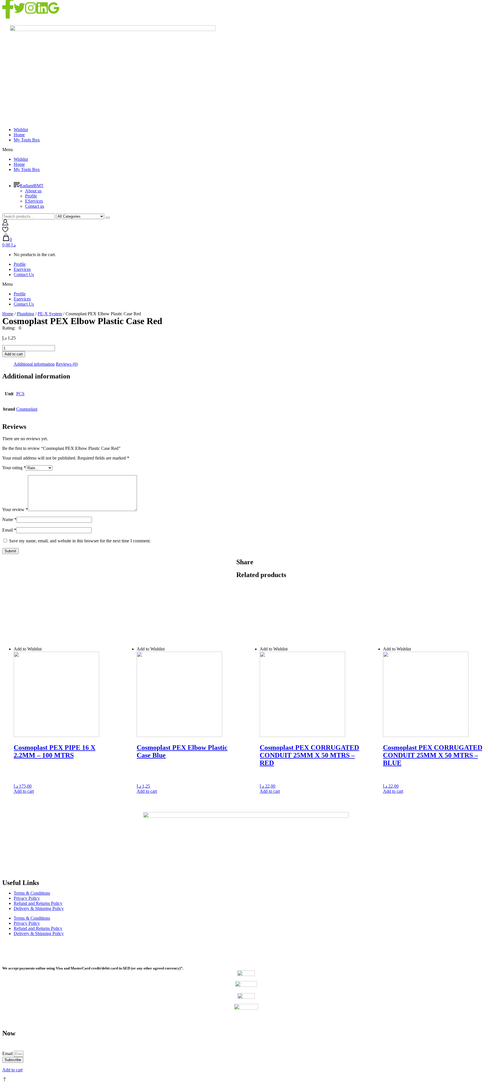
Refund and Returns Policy (38, 903)
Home (19, 134)
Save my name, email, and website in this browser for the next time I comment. (80, 540)
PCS (20, 393)
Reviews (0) (67, 364)
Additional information (34, 364)
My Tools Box (27, 139)
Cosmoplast (26, 409)
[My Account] (5, 223)
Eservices (22, 269)
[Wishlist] (5, 230)
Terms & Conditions (32, 893)
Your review (15, 509)
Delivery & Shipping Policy (39, 908)
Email (9, 530)
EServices (34, 201)
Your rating (14, 467)
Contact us (34, 206)
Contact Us (24, 274)
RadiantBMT (32, 185)
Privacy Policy (27, 898)
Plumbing (25, 313)
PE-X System (50, 313)
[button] (246, 149)
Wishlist (21, 129)
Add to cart (14, 354)
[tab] (34, 364)
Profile (31, 195)
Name (9, 519)
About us (33, 190)
